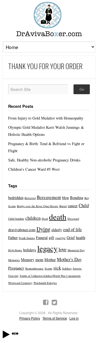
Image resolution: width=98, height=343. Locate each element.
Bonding (76, 197)
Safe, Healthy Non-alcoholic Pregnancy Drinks (44, 160)
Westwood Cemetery (20, 283)
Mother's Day (69, 259)
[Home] (49, 19)
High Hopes (15, 250)
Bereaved (30, 198)
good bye (60, 238)
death (57, 216)
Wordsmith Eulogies (45, 283)
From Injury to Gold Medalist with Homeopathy (45, 118)
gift (51, 237)
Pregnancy (16, 268)
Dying (43, 229)
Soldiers (67, 268)
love (62, 249)
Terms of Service (54, 318)
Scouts (48, 268)
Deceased (73, 218)
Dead (45, 218)
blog (65, 197)
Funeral (42, 237)
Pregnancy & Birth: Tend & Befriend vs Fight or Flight (46, 147)
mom (39, 259)
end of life (72, 229)
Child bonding (16, 218)
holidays (29, 249)
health (80, 237)
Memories (14, 260)
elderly (56, 229)
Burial (63, 206)
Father (13, 237)
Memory (27, 259)
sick (57, 268)
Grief (71, 237)
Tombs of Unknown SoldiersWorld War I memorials (50, 276)
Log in (74, 318)
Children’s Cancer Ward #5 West (34, 169)
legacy (47, 248)
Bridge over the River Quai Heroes (37, 206)
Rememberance (34, 268)
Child (84, 205)
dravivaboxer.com (21, 229)
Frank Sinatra (27, 238)
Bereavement (49, 197)
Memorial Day (76, 250)
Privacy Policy (29, 318)
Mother (50, 259)
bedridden (15, 197)
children (33, 218)
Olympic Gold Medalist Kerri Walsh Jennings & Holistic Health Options (46, 131)
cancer (73, 205)
